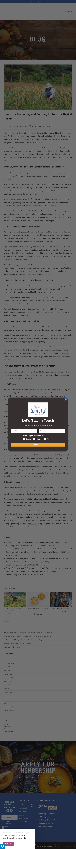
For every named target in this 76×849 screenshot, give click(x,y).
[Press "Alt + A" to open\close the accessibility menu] (2, 846)
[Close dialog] (66, 399)
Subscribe (38, 444)
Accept (8, 844)
